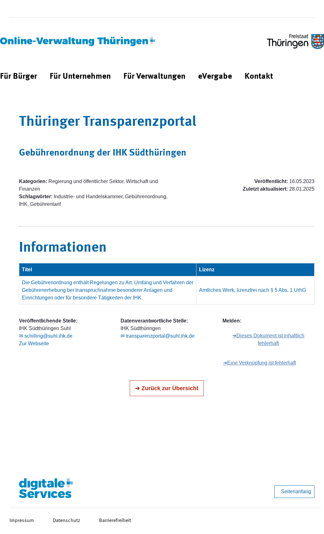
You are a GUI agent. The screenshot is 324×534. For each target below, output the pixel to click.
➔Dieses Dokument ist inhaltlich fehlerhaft (268, 339)
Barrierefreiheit (115, 520)
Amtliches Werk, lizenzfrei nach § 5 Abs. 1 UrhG (252, 290)
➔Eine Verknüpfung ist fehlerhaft (259, 362)
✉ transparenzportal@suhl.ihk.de (158, 336)
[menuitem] (18, 77)
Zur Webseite (34, 343)
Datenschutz (66, 520)
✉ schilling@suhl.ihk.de (45, 336)
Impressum (21, 520)
